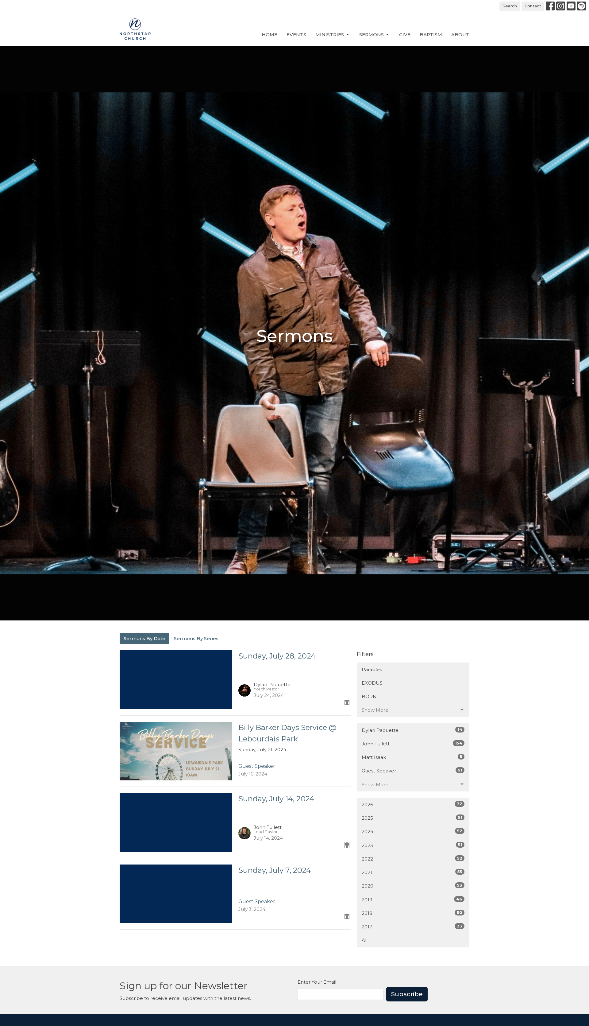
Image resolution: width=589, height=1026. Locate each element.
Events (296, 34)
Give (404, 34)
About (460, 34)
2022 (412, 859)
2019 (412, 899)
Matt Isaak (412, 757)
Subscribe (407, 994)
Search (509, 5)
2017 (412, 926)
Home (269, 34)
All (365, 940)
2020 (412, 886)
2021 (412, 872)
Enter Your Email (317, 982)
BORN (369, 696)
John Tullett (412, 743)
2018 (412, 913)
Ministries (329, 34)
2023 (412, 845)
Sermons (371, 34)
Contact (533, 5)
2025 (412, 818)
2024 (412, 831)
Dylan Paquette (412, 730)
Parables (372, 669)
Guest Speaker (412, 771)
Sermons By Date (144, 638)
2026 (412, 804)
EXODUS (372, 683)
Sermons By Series (196, 638)
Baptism (431, 34)
